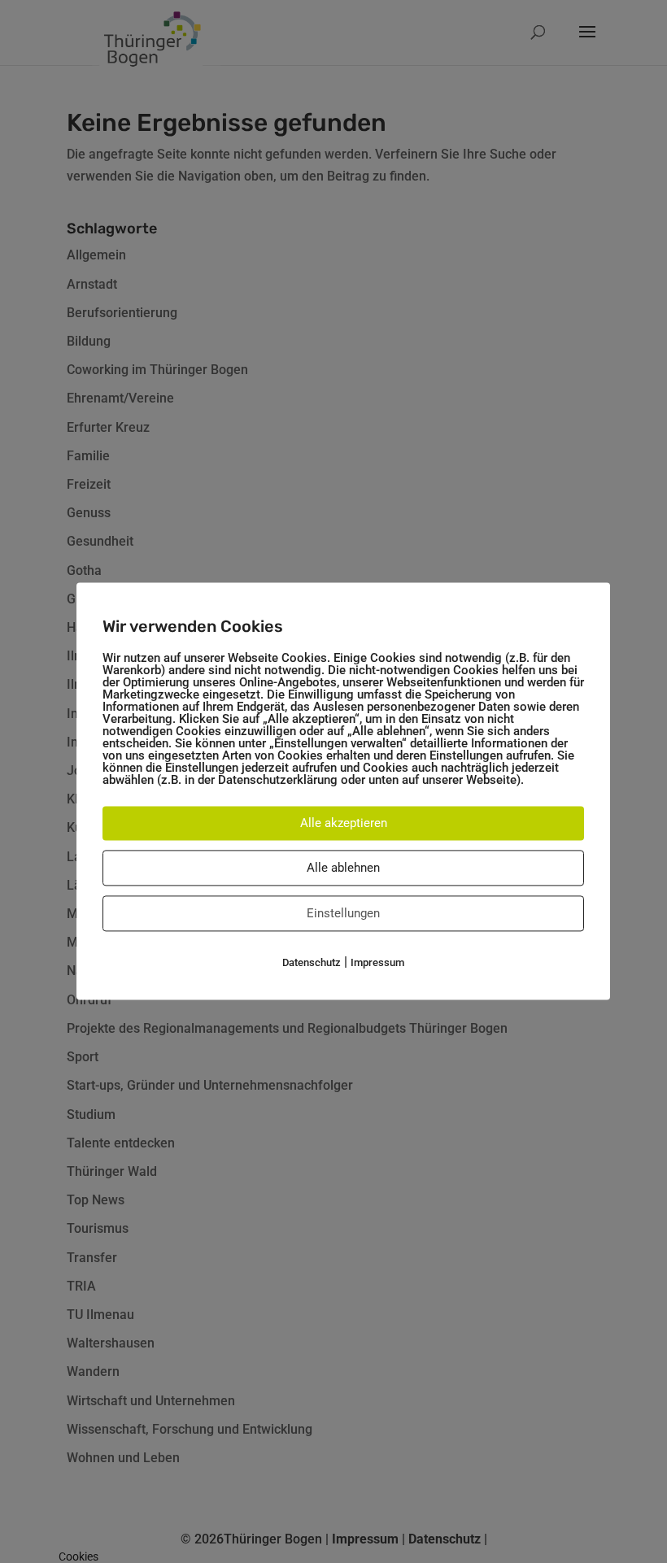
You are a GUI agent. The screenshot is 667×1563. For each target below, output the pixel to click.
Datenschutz (311, 962)
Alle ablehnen (343, 867)
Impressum (377, 962)
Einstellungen (343, 913)
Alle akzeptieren (343, 823)
